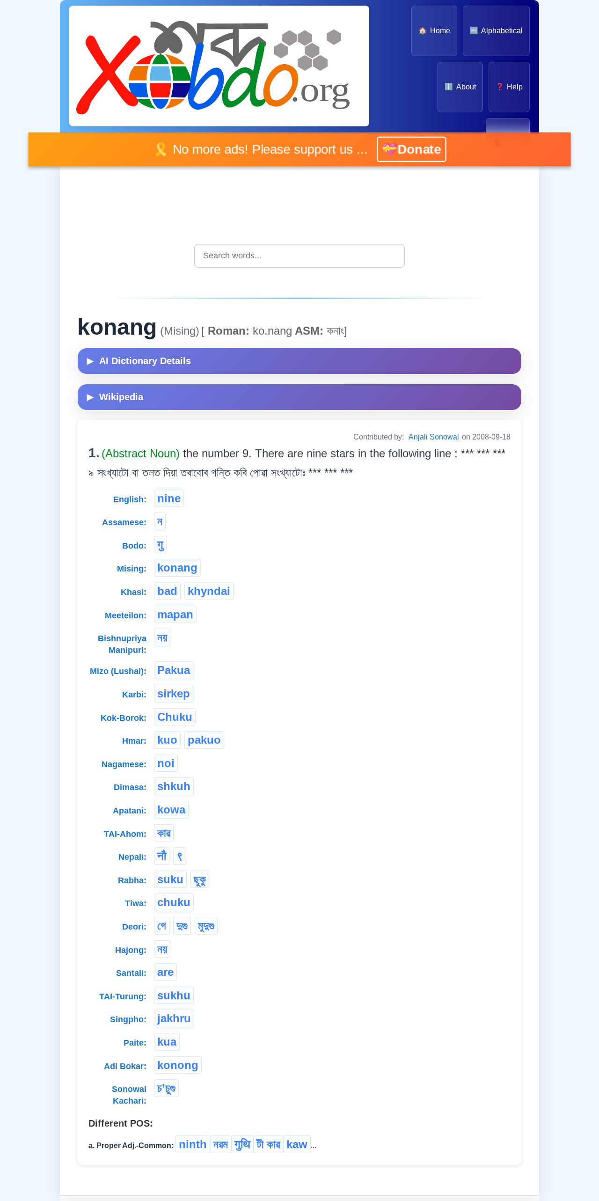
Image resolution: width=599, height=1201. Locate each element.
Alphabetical (496, 31)
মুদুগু (206, 925)
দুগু (182, 925)
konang (177, 567)
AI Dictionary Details (139, 361)
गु (160, 544)
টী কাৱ (268, 1144)
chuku (173, 902)
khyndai (209, 591)
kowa (171, 809)
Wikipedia (115, 397)
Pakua (173, 670)
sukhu (173, 995)
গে (161, 925)
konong (177, 1065)
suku (170, 879)
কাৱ (163, 833)
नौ (161, 855)
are (165, 972)
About (460, 87)
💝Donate (407, 149)
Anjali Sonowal (434, 437)
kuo (167, 739)
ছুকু (200, 879)
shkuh (173, 786)
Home (434, 31)
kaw (296, 1144)
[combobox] (299, 256)
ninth (193, 1144)
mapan (175, 614)
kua (166, 1041)
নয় (162, 637)
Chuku (174, 716)
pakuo (204, 739)
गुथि (242, 1144)
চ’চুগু (166, 1088)
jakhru (174, 1018)
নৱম (220, 1144)
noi (166, 763)
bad (167, 591)
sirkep (173, 693)
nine (169, 498)
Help (509, 87)
